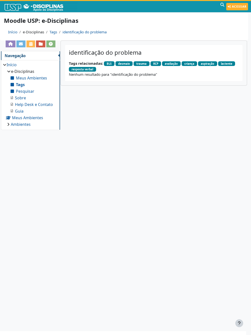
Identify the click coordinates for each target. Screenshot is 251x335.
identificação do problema (85, 31)
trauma (141, 63)
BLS (109, 63)
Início (12, 31)
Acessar (239, 6)
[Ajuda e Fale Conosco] (50, 43)
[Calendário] (30, 43)
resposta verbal (82, 69)
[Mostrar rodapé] (239, 323)
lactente (226, 63)
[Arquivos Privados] (40, 43)
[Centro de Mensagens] (20, 43)
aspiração (207, 63)
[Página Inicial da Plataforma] (10, 43)
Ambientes (21, 124)
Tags (53, 31)
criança (189, 63)
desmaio (124, 63)
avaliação (171, 63)
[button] (222, 6)
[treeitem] (30, 94)
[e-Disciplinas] (41, 6)
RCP (155, 63)
